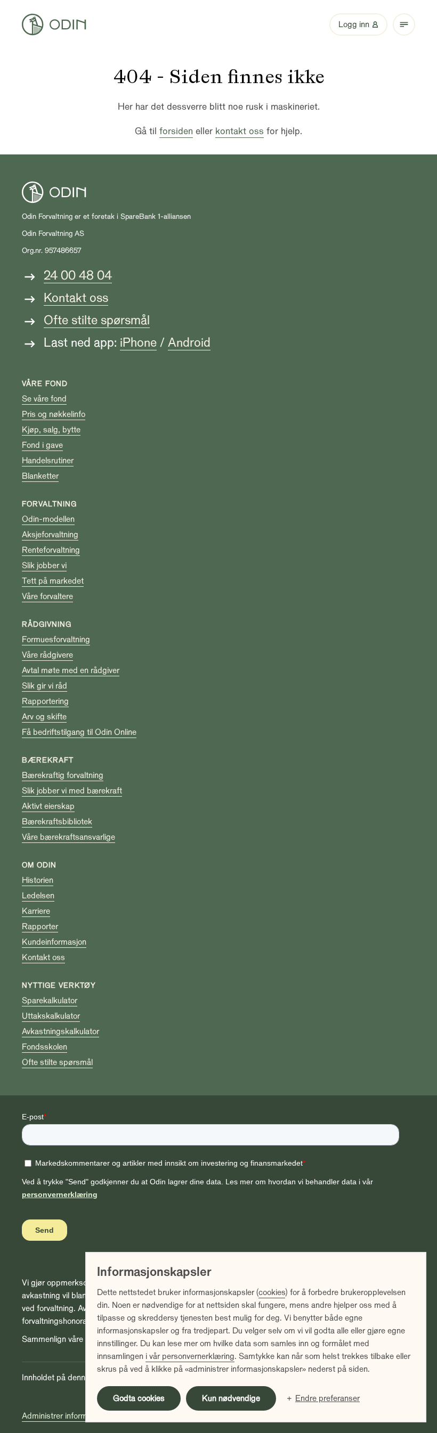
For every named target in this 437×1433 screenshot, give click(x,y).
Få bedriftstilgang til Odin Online (79, 732)
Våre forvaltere (47, 596)
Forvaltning (49, 504)
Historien (37, 880)
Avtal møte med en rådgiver (70, 670)
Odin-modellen (48, 519)
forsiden (176, 131)
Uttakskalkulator (51, 1016)
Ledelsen (38, 895)
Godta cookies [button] (139, 1398)
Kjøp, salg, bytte (51, 429)
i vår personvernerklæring (189, 1356)
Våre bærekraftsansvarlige (68, 837)
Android (189, 342)
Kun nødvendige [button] (231, 1398)
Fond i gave (42, 445)
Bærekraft (48, 760)
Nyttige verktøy (59, 985)
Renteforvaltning (51, 550)
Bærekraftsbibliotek (57, 821)
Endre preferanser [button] (327, 1398)
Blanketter (40, 476)
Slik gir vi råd (44, 686)
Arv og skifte (44, 716)
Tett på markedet (53, 581)
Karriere (36, 911)
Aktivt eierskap (48, 806)
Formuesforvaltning (56, 639)
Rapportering (45, 701)
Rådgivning (46, 624)
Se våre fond (44, 399)
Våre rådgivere (47, 655)
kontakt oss (239, 131)
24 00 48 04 (78, 275)
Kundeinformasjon (54, 942)
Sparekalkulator (49, 1000)
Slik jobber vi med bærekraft (72, 790)
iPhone (138, 342)
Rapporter (40, 926)
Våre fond (45, 383)
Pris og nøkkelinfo (53, 414)
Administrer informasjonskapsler (79, 1416)
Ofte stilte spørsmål (97, 320)
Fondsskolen (44, 1047)
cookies (271, 1292)
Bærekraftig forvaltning (62, 775)
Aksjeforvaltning (50, 534)
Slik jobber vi (44, 565)
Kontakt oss (76, 298)
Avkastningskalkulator (60, 1031)
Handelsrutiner (48, 460)
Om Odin (39, 865)
